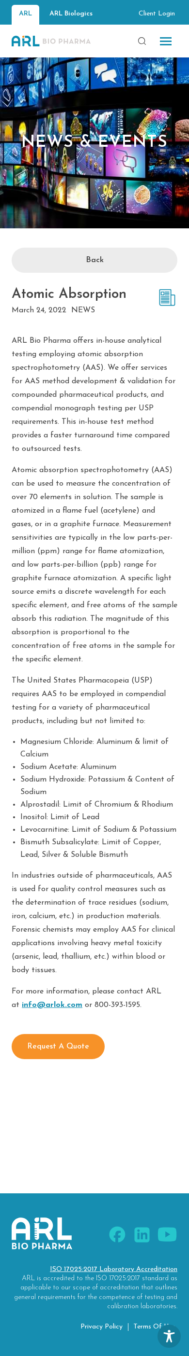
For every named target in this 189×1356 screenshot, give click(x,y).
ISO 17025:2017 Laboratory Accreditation (113, 1269)
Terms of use (154, 1326)
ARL (25, 13)
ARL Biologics (71, 13)
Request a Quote (58, 1046)
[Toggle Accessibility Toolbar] (169, 1336)
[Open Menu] (165, 41)
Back (95, 260)
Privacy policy (101, 1326)
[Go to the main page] (51, 41)
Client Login (157, 13)
